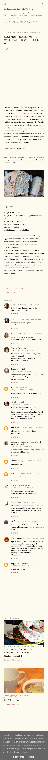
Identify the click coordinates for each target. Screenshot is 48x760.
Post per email (17, 289)
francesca (15, 319)
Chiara (14, 473)
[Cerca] (42, 3)
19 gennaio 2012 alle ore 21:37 (22, 566)
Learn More (19, 757)
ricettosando (16, 427)
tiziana (14, 304)
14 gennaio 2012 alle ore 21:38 (22, 390)
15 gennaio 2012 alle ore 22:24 (28, 473)
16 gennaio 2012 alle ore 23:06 (33, 538)
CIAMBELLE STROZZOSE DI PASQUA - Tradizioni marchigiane (19, 652)
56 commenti (17, 704)
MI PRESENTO (23, 22)
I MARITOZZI (11, 700)
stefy (13, 521)
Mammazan (16, 538)
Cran (6, 131)
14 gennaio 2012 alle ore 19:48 (32, 334)
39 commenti (17, 660)
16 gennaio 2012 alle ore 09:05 (25, 502)
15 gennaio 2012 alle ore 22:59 (22, 488)
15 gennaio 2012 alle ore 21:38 (33, 427)
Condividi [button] (7, 289)
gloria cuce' (16, 333)
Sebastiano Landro (19, 388)
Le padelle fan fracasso (18, 8)
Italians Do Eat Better (20, 486)
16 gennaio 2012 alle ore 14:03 (27, 521)
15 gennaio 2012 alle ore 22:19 (22, 446)
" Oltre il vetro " (19, 116)
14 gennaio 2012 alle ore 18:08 (28, 304)
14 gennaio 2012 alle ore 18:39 (30, 319)
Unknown (15, 461)
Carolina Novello (18, 402)
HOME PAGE (9, 22)
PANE (13, 292)
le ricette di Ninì (18, 369)
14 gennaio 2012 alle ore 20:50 (22, 350)
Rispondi (15, 314)
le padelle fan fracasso (20, 564)
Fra (12, 502)
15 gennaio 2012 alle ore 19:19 (22, 404)
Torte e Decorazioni (19, 348)
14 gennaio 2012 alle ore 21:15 (22, 371)
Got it (33, 757)
